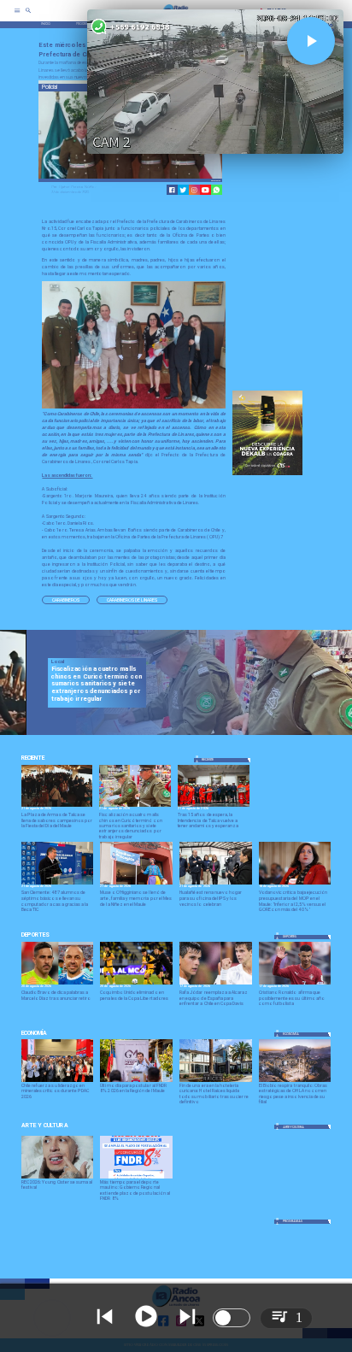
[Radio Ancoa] (28, 17)
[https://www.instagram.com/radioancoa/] (194, 190)
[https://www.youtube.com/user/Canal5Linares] (205, 190)
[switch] (231, 1317)
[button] (66, 600)
